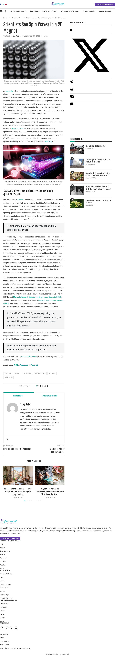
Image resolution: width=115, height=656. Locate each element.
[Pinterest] (6, 4)
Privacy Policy (4, 641)
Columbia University (29, 357)
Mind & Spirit (4, 588)
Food (1, 577)
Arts (1, 544)
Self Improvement (6, 598)
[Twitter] (3, 4)
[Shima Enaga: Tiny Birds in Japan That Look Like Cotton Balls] (77, 163)
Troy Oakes (16, 36)
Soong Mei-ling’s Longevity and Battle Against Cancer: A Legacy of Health (98, 174)
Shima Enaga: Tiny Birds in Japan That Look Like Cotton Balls (98, 161)
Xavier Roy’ (48, 141)
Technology (30, 18)
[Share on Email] (72, 98)
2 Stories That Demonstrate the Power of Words (98, 201)
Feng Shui (3, 558)
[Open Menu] (1, 11)
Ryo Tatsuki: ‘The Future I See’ (96, 146)
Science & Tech (88, 11)
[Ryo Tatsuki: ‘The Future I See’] (77, 149)
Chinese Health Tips (6, 574)
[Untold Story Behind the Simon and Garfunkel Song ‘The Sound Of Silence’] (77, 190)
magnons (27, 373)
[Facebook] (0, 4)
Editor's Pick (4, 603)
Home (5, 18)
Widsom (2, 568)
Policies (4, 634)
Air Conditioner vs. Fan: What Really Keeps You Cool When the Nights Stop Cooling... (18, 491)
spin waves (8, 377)
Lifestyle (3, 561)
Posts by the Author (49, 396)
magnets (9, 91)
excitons (8, 373)
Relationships (4, 595)
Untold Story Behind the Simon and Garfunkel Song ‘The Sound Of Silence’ (98, 188)
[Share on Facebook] (40, 386)
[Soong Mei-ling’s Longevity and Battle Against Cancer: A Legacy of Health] (77, 176)
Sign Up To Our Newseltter (105, 4)
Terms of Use (4, 644)
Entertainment (5, 551)
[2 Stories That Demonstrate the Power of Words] (77, 203)
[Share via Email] (47, 386)
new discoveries (39, 373)
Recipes (3, 591)
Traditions (3, 565)
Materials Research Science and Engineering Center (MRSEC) (37, 297)
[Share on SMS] (72, 105)
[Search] (5, 11)
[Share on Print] (71, 90)
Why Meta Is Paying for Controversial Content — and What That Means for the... (50, 491)
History (2, 610)
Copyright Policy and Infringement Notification (15, 648)
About (2, 637)
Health (2, 581)
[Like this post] (38, 386)
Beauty (2, 547)
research (52, 373)
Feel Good (3, 607)
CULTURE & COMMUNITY (10, 540)
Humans (2, 614)
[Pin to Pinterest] (45, 386)
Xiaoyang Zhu (17, 128)
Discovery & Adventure (69, 11)
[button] (6, 483)
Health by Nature (5, 584)
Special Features (104, 11)
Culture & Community (17, 11)
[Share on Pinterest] (72, 83)
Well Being (34, 11)
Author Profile (18, 396)
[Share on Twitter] (42, 386)
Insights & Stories (49, 11)
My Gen (2, 617)
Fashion (2, 554)
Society (2, 621)
